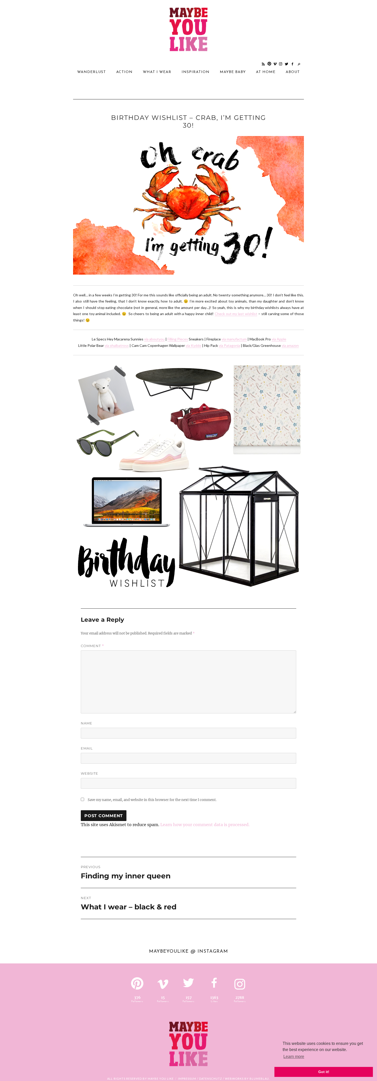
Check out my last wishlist (236, 313)
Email (87, 748)
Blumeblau (259, 1078)
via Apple (279, 339)
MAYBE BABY (233, 72)
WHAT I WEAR (157, 72)
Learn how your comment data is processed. (205, 824)
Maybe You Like (161, 1078)
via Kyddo (193, 345)
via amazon (290, 345)
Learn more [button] (293, 1056)
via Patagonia (229, 345)
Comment (92, 646)
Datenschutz (210, 1078)
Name (86, 723)
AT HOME (265, 72)
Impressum (187, 1078)
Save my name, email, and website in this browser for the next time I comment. (152, 800)
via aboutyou (154, 339)
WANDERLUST (91, 72)
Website (89, 773)
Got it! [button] (323, 1072)
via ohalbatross (117, 345)
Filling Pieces (177, 339)
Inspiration (196, 72)
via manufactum (234, 339)
